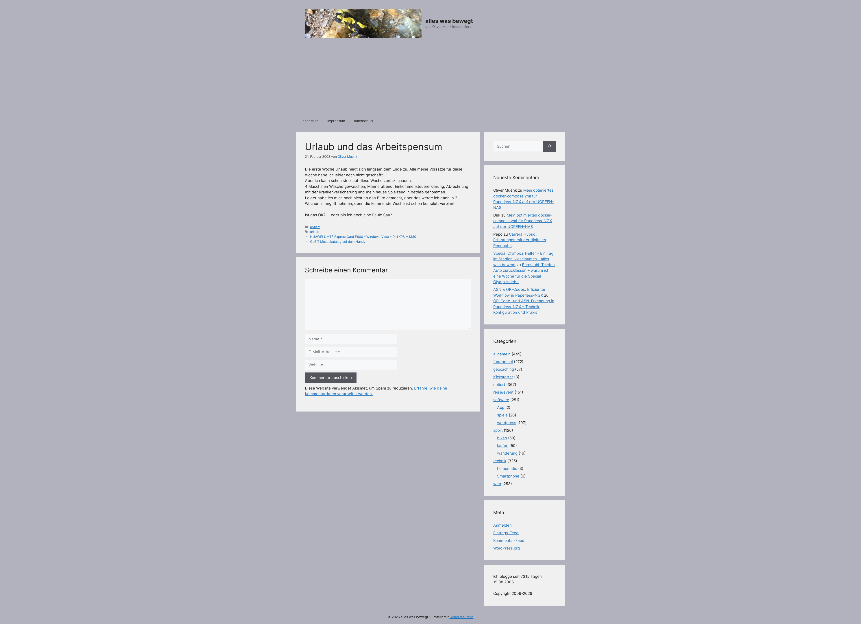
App (500, 407)
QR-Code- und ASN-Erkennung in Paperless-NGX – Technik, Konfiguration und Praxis (523, 307)
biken (502, 438)
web (497, 484)
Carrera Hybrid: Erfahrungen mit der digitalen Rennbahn (519, 240)
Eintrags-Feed (506, 533)
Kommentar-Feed (508, 540)
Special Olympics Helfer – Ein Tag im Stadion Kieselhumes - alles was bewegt (523, 259)
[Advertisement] (430, 80)
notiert (315, 227)
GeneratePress (462, 617)
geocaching (503, 369)
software (501, 400)
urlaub (314, 232)
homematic (507, 468)
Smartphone (508, 476)
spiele (502, 415)
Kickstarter (503, 377)
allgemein (502, 354)
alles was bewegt (449, 21)
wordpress (506, 422)
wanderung (507, 453)
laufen (502, 445)
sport (498, 430)
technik (499, 461)
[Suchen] (549, 146)
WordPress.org (506, 548)
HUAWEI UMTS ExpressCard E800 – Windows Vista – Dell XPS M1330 (363, 237)
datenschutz (364, 121)
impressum (336, 121)
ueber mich (309, 121)
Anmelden (502, 525)
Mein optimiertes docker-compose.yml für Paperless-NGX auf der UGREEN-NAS (522, 221)
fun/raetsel (503, 361)
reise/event (503, 392)
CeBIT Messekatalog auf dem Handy (337, 241)
